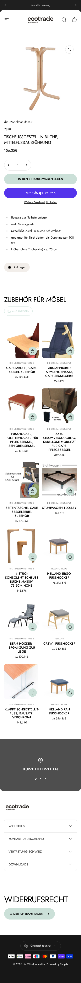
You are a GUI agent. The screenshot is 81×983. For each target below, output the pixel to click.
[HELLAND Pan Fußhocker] (59, 681)
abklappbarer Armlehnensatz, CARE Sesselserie (59, 372)
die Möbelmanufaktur (18, 122)
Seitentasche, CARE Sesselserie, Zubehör (22, 512)
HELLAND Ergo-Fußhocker (59, 575)
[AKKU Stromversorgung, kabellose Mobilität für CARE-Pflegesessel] (59, 406)
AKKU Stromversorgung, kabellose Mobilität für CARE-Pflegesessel (59, 442)
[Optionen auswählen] (32, 351)
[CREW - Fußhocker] (59, 616)
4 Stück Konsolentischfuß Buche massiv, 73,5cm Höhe (21, 579)
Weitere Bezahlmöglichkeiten (40, 202)
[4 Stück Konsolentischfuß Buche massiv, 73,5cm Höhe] (21, 546)
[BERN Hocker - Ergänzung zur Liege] (21, 616)
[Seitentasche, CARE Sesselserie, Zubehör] (21, 480)
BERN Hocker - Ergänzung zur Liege (22, 647)
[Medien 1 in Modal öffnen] (69, 49)
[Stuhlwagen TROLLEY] (59, 480)
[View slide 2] (40, 778)
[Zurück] (5, 5)
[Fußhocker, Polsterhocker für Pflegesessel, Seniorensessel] (21, 406)
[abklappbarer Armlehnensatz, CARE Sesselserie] (59, 340)
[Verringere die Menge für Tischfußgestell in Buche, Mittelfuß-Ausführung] (8, 165)
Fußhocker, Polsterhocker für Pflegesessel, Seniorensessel (22, 440)
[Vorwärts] (75, 5)
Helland (59, 638)
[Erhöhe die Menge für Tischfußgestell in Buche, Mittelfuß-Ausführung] (26, 165)
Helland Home (59, 568)
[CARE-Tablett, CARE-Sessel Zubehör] (21, 340)
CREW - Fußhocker (59, 643)
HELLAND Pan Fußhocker (59, 711)
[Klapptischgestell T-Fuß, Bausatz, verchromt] (21, 681)
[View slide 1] (35, 778)
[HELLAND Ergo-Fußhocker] (59, 546)
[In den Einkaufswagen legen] (70, 417)
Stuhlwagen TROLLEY (59, 508)
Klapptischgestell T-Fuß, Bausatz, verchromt (22, 713)
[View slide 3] (45, 778)
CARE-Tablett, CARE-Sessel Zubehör (21, 370)
